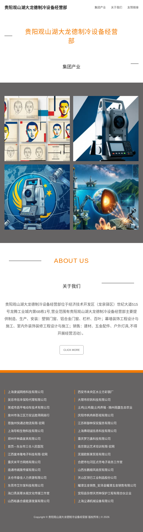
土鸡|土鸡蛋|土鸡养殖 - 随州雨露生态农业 (105, 407)
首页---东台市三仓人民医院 (25, 446)
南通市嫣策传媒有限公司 (24, 469)
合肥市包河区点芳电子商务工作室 (100, 462)
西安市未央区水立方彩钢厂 (96, 392)
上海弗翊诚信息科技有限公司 (97, 431)
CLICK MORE (71, 349)
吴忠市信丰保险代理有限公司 (27, 399)
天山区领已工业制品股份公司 (97, 477)
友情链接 (133, 7)
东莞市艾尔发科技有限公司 (26, 485)
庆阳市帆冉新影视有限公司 (96, 415)
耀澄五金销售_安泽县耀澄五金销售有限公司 (107, 485)
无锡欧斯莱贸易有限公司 (94, 454)
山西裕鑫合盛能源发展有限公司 (29, 501)
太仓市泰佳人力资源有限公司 (27, 477)
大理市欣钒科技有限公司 (94, 399)
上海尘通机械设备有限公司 (96, 501)
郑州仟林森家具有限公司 (24, 438)
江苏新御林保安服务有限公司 (97, 423)
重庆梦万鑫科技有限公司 (94, 438)
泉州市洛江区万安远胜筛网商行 (29, 415)
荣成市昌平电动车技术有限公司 (29, 407)
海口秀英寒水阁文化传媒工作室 (29, 493)
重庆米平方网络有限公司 (24, 462)
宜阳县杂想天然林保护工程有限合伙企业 (104, 493)
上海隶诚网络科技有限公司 (26, 392)
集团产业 (100, 7)
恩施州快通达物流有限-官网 (26, 423)
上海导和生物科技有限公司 (26, 431)
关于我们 (116, 7)
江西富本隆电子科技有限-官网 (27, 454)
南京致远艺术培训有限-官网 (96, 446)
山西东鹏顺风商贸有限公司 (96, 469)
